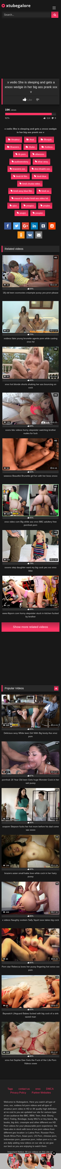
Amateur (15, 139)
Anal (32, 139)
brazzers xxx (19, 169)
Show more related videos (30, 627)
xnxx (38, 1089)
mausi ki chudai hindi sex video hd (31, 198)
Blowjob (48, 139)
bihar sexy (43, 161)
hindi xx (45, 191)
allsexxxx (39, 154)
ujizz (14, 205)
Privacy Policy (18, 1092)
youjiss (46, 205)
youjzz (23, 213)
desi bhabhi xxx (42, 169)
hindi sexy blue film (22, 191)
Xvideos (49, 147)
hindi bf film (21, 176)
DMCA (50, 1089)
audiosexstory (21, 161)
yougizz (30, 205)
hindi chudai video (31, 183)
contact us (24, 1089)
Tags (10, 1089)
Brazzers (14, 147)
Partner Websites (41, 1092)
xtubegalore (17, 5)
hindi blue (41, 176)
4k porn (22, 154)
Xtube (32, 147)
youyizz (39, 213)
